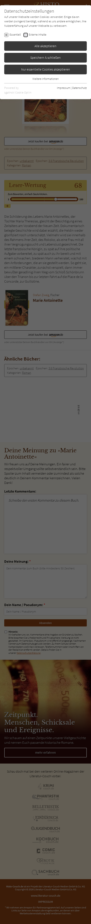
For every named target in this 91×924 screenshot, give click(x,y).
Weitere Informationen (45, 79)
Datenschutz (79, 88)
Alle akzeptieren (45, 46)
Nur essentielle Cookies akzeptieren (45, 69)
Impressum (63, 88)
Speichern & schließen (45, 57)
